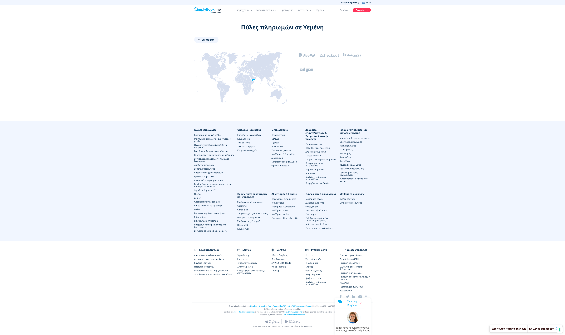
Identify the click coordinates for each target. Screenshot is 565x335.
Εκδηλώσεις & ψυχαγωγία (320, 194)
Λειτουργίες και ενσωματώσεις (209, 259)
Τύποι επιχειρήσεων (247, 262)
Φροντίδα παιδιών (280, 165)
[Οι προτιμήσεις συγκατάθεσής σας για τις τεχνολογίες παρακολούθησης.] (560, 330)
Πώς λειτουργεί (278, 259)
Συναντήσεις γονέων (281, 150)
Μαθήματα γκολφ (280, 214)
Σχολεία (275, 142)
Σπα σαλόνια (243, 142)
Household (242, 225)
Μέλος (197, 209)
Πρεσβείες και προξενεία (317, 147)
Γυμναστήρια (277, 202)
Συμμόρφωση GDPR (349, 259)
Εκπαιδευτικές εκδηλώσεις (284, 161)
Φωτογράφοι (311, 206)
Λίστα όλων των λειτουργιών (208, 255)
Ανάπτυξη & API (245, 266)
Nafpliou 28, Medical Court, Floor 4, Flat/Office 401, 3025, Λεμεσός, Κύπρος (280, 306)
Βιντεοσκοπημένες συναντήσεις (209, 213)
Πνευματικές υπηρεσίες (248, 217)
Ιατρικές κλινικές (348, 145)
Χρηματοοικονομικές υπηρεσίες (320, 159)
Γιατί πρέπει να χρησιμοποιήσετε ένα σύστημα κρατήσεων (212, 185)
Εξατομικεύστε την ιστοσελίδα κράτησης (214, 155)
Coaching (242, 205)
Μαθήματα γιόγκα (280, 210)
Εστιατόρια (310, 214)
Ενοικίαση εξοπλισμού (316, 210)
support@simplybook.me (244, 312)
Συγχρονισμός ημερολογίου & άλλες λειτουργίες (211, 159)
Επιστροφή (208, 39)
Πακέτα (197, 194)
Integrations (200, 217)
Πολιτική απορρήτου (350, 262)
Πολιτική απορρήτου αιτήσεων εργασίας (355, 277)
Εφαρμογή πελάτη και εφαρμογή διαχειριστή (210, 225)
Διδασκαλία (277, 157)
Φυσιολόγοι (345, 157)
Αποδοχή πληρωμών (204, 165)
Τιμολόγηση (286, 10)
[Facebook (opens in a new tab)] (343, 296)
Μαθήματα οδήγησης (352, 194)
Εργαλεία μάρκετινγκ (204, 176)
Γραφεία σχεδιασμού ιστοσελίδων (315, 178)
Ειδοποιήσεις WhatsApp (206, 220)
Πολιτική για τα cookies (351, 272)
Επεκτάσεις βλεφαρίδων (249, 135)
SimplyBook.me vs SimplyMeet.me (211, 270)
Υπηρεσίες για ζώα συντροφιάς (252, 213)
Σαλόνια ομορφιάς (246, 146)
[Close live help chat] (361, 303)
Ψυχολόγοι (345, 161)
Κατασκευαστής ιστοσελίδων (208, 172)
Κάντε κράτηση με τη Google (208, 205)
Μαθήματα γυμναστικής (283, 206)
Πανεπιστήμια (278, 135)
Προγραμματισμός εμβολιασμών (349, 173)
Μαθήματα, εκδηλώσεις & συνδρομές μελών (212, 139)
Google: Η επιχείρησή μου (207, 201)
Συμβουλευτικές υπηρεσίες (250, 202)
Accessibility (346, 290)
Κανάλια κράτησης (203, 262)
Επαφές (309, 266)
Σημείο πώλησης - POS (205, 190)
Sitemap (275, 270)
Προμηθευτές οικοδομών (317, 183)
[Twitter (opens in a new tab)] (349, 296)
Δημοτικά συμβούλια (315, 151)
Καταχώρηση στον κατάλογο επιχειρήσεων (251, 271)
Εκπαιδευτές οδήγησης (351, 202)
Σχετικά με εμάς (313, 259)
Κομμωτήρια (243, 138)
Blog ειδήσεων (312, 274)
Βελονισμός (345, 153)
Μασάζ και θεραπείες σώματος (355, 138)
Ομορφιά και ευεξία (249, 129)
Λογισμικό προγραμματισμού (208, 180)
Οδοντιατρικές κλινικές (351, 141)
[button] (244, 10)
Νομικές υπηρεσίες (314, 169)
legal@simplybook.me (293, 312)
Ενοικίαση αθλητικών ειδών (284, 218)
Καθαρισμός (243, 228)
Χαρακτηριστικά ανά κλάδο (207, 135)
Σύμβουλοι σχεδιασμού (248, 221)
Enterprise (242, 259)
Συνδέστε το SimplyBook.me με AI (210, 230)
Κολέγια (275, 138)
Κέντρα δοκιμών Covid (350, 164)
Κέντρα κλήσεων (313, 155)
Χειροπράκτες (346, 149)
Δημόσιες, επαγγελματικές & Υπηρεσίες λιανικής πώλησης (316, 134)
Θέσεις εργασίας (313, 270)
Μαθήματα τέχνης (314, 199)
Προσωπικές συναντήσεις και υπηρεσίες (252, 195)
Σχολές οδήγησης (348, 199)
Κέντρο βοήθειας (279, 255)
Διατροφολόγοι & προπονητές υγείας (354, 179)
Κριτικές (309, 255)
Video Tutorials (278, 266)
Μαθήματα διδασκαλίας (283, 154)
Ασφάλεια (344, 282)
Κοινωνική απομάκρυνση (352, 168)
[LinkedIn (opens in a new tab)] (355, 296)
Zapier (197, 197)
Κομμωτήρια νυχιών (247, 150)
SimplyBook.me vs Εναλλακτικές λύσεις (213, 274)
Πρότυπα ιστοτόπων (204, 266)
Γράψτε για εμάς (313, 278)
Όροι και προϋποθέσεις (351, 255)
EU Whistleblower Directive (293, 314)
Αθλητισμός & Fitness (284, 194)
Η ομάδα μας (311, 262)
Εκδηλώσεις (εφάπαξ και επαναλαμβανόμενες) (317, 219)
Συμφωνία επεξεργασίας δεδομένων (351, 267)
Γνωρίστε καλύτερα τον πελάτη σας (211, 151)
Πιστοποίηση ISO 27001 (351, 286)
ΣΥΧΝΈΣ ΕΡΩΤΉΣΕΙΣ (281, 262)
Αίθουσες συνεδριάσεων (317, 224)
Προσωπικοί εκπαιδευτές (283, 199)
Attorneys (310, 173)
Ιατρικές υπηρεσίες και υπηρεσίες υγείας (353, 131)
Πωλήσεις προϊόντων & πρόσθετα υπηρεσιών (210, 146)
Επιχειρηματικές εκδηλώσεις (319, 228)
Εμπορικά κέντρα (313, 144)
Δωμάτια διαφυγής (314, 202)
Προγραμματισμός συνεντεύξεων (314, 164)
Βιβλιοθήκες (277, 146)
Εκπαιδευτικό (279, 129)
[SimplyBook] (207, 10)
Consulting (242, 209)
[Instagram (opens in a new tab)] (368, 296)
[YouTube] (361, 296)
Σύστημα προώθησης (204, 168)
